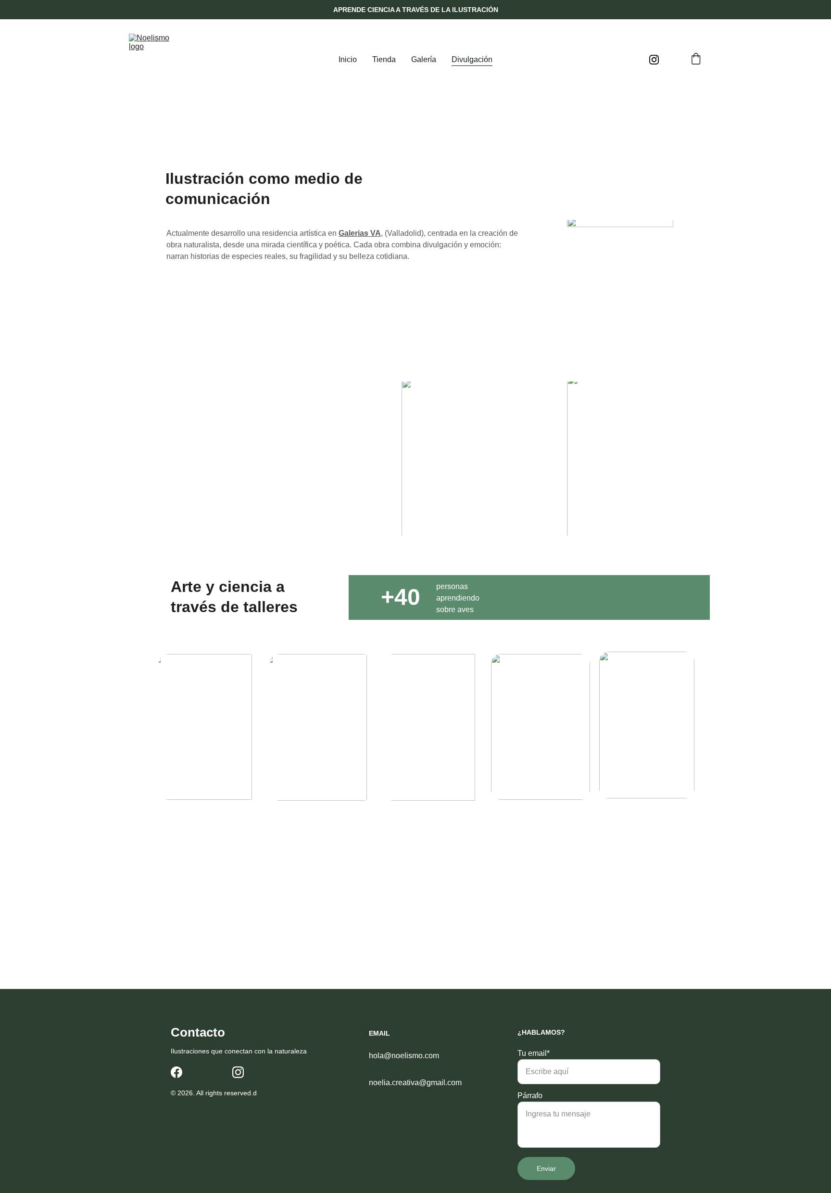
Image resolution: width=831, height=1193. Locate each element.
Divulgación (472, 59)
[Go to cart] (696, 59)
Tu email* (533, 1053)
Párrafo (529, 1095)
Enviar (546, 1168)
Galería (423, 59)
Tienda (384, 59)
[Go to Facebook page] (176, 1072)
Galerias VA (360, 233)
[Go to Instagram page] (654, 59)
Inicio (348, 59)
